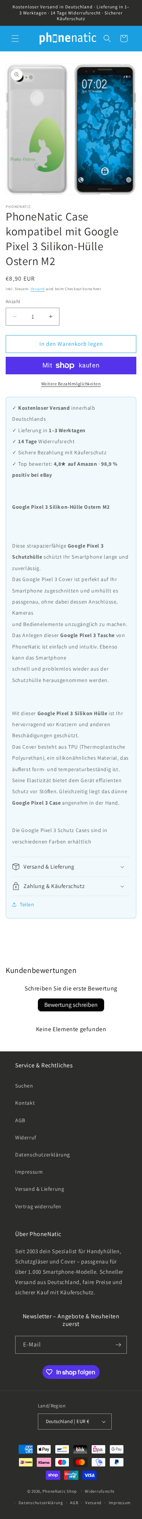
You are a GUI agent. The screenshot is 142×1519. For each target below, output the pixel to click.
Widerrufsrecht (100, 1491)
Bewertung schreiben (71, 1005)
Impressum (29, 1171)
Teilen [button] (27, 904)
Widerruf (25, 1137)
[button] (15, 38)
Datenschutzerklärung (42, 1154)
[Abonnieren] (118, 1345)
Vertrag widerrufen (38, 1206)
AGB (20, 1120)
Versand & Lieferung (39, 1188)
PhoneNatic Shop (59, 1490)
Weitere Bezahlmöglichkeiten (71, 384)
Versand (38, 288)
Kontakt (25, 1102)
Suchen (24, 1085)
